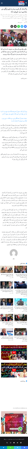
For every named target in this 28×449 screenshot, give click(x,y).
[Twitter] (22, 26)
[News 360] (21, 3)
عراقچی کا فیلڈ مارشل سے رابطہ (22, 322)
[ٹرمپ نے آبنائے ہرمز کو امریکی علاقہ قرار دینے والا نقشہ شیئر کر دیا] (6, 331)
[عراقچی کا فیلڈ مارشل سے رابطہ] (20, 317)
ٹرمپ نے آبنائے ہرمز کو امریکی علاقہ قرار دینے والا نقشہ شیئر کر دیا (7, 337)
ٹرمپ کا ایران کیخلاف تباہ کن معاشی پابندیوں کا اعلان (7, 323)
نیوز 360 (5, 439)
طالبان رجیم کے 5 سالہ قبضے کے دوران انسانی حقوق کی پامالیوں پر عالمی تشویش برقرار (20, 338)
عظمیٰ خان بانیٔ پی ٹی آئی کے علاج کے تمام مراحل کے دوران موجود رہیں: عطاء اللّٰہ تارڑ (6, 308)
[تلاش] (26, 3)
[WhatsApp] (18, 26)
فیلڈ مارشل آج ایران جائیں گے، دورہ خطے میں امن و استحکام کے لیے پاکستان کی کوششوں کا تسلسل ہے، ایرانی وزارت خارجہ (21, 292)
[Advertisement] (14, 95)
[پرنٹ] (11, 26)
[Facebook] (25, 26)
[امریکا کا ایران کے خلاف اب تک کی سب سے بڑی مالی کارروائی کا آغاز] (6, 285)
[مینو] (2, 3)
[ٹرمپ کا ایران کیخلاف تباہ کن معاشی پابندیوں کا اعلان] (6, 317)
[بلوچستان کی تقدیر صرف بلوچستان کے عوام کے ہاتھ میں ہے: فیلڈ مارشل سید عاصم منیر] (20, 302)
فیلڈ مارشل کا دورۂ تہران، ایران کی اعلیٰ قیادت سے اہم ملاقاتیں (7, 275)
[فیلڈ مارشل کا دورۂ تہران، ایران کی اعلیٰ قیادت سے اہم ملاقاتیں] (6, 269)
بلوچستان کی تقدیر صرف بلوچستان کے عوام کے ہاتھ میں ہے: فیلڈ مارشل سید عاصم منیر (20, 308)
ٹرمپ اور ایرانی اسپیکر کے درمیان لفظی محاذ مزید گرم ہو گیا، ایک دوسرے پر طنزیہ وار (21, 275)
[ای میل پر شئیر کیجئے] (15, 26)
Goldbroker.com (24, 408)
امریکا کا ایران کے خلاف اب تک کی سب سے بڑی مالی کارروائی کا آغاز (7, 290)
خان (24, 22)
